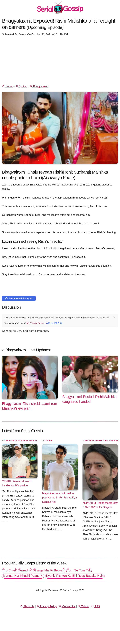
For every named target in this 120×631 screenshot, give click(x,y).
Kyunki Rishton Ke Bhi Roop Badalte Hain (75, 575)
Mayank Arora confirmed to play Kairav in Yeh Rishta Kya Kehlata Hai (59, 497)
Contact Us (68, 606)
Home (9, 86)
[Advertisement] (60, 60)
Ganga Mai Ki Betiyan (49, 570)
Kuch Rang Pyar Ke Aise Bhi (101, 441)
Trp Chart (9, 570)
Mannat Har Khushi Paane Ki (23, 575)
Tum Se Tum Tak (79, 570)
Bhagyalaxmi (40, 86)
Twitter (84, 606)
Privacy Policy (36, 323)
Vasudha (25, 570)
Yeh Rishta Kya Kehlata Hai (20, 441)
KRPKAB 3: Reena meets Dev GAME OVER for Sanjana (100, 505)
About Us (28, 606)
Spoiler (22, 86)
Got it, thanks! (54, 322)
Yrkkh (48, 441)
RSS (97, 606)
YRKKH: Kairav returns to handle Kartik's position (17, 483)
